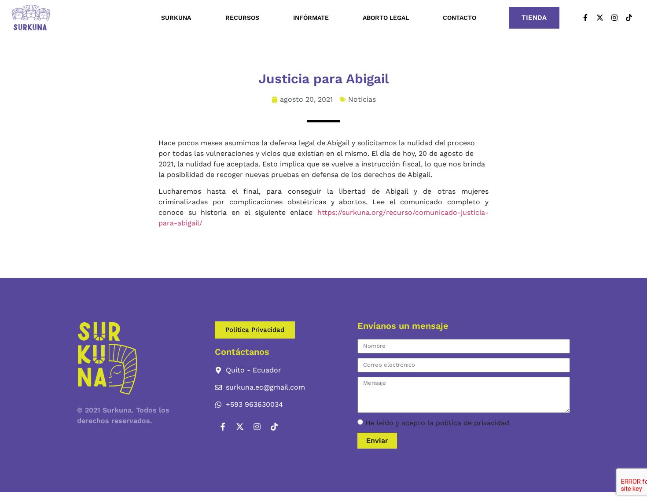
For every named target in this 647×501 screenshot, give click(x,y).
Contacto (459, 17)
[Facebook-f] (585, 18)
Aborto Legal (386, 17)
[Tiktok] (629, 18)
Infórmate (311, 17)
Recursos (242, 17)
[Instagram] (614, 18)
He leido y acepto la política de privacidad (437, 423)
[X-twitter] (600, 18)
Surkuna (176, 17)
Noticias (362, 99)
